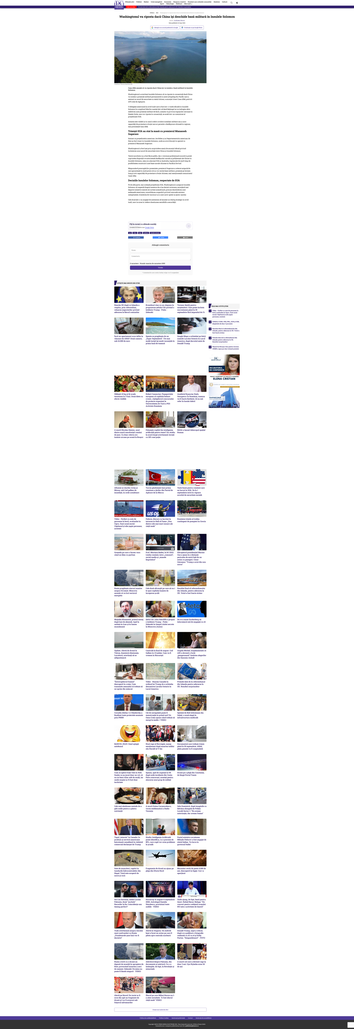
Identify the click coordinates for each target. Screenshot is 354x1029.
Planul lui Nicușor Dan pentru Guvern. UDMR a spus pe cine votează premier (225, 348)
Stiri (157, 12)
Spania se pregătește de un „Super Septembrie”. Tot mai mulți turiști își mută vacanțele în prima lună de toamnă (160, 340)
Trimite (160, 268)
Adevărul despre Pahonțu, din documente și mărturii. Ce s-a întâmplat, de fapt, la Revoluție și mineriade (160, 965)
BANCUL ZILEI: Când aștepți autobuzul (126, 745)
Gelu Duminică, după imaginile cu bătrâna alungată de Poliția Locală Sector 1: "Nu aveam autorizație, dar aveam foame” (191, 810)
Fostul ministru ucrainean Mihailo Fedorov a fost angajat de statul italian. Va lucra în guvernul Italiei (191, 841)
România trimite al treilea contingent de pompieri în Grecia (191, 520)
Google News (149, 227)
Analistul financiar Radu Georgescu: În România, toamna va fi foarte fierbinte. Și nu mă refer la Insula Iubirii (191, 397)
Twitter (162, 237)
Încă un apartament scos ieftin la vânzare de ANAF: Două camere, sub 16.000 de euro (128, 338)
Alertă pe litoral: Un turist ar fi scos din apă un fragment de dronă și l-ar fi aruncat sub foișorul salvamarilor (127, 999)
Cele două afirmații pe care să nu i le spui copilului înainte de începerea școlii (160, 590)
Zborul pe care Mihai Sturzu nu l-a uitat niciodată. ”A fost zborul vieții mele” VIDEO (160, 997)
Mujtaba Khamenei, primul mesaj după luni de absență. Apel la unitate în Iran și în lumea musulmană (128, 623)
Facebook (137, 237)
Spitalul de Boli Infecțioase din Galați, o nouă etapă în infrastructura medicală (190, 715)
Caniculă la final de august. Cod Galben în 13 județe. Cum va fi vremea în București (159, 652)
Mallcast (179, 4)
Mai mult (188, 4)
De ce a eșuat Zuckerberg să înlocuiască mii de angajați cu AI (191, 620)
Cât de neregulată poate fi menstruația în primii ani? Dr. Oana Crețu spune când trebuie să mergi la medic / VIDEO (160, 716)
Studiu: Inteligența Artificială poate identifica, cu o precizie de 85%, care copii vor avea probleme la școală (160, 841)
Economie (167, 2)
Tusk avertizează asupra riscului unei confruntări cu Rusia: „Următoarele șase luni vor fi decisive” (128, 934)
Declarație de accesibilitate (203, 1018)
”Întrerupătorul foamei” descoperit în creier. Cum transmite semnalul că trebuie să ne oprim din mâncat (128, 685)
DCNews (119, 5)
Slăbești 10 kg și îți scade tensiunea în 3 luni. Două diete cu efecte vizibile (128, 396)
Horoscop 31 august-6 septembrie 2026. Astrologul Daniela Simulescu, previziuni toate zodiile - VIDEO (160, 903)
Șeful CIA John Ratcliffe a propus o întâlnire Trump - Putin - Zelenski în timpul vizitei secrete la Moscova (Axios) (160, 623)
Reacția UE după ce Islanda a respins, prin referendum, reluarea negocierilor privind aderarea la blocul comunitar (126, 308)
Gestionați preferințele (178, 1018)
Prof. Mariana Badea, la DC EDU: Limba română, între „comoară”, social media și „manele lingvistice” (160, 556)
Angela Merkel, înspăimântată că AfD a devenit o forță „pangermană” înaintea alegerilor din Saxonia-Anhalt (191, 654)
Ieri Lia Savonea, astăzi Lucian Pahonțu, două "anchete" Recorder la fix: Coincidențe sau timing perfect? (128, 903)
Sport (162, 4)
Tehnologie (170, 4)
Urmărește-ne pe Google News (193, 27)
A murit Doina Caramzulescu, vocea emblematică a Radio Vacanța (158, 808)
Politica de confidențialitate (148, 1018)
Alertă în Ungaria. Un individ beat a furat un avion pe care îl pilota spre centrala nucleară (159, 933)
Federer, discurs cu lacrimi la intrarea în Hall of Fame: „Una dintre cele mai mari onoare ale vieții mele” (159, 522)
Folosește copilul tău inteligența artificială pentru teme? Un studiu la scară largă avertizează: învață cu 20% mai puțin (160, 433)
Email (186, 237)
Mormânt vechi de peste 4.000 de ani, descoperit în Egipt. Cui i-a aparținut (191, 870)
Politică (139, 2)
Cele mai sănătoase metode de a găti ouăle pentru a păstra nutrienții (128, 808)
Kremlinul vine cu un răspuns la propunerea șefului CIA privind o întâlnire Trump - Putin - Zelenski (160, 308)
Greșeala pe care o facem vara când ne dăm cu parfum (127, 553)
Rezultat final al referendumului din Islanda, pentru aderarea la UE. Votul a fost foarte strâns (165, 7)
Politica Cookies (164, 1018)
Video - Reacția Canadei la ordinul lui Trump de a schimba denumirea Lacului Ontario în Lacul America (159, 685)
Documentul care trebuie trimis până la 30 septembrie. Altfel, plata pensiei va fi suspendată (190, 746)
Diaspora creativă (179, 2)
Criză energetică (156, 2)
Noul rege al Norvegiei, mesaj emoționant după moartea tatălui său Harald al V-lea (160, 746)
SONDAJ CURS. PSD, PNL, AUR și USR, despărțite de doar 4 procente (225, 323)
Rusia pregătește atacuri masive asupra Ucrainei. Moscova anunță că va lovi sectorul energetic (128, 592)
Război (146, 2)
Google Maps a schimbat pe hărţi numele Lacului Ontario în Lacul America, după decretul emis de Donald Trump (191, 340)
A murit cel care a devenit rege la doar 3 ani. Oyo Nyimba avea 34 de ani (191, 964)
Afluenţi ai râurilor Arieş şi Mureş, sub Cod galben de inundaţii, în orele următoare (126, 490)
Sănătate (217, 2)
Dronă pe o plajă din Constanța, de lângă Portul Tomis (190, 773)
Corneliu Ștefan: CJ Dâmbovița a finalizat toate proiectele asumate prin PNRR (128, 715)
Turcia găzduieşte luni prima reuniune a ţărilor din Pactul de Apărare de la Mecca (159, 490)
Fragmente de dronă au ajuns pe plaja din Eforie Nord (160, 869)
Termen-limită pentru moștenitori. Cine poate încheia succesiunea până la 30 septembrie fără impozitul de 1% (191, 308)
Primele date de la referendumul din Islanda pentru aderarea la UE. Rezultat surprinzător (191, 684)
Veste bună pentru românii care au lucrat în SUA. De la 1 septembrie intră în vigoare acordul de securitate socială (191, 491)
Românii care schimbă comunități (199, 2)
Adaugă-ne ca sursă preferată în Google (166, 27)
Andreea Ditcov (179, 20)
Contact (190, 1018)
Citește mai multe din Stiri (160, 1010)
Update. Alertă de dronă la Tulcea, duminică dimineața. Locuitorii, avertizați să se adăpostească (126, 654)
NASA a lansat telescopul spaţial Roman (191, 431)
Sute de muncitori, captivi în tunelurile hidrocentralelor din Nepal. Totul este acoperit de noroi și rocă (127, 872)
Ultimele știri (129, 2)
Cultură (224, 2)
